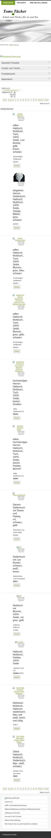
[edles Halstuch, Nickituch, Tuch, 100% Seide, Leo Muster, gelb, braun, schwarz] (19, 116)
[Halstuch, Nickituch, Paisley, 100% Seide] (19, 642)
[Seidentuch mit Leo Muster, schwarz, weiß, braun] (19, 547)
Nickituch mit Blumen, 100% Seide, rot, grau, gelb (18, 613)
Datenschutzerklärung (12, 820)
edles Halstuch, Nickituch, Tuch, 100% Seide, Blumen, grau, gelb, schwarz (19, 325)
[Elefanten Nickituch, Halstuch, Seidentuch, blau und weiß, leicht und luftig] (19, 693)
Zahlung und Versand (12, 813)
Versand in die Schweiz (13, 816)
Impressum (9, 802)
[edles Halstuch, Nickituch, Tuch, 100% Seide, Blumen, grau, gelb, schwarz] (19, 304)
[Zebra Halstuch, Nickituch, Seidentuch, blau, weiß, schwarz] (19, 742)
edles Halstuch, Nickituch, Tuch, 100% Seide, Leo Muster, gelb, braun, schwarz (19, 138)
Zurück (10, 100)
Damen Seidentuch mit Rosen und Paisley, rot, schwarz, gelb (19, 515)
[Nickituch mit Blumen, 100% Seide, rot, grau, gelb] (19, 596)
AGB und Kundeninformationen (16, 805)
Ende (46, 100)
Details (16, 166)
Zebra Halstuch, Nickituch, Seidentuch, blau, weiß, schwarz (19, 759)
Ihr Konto (21, 3)
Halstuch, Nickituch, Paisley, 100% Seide (18, 657)
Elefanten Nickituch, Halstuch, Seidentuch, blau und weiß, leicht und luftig (19, 711)
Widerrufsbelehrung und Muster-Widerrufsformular (22, 809)
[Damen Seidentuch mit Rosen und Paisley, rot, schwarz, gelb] (19, 495)
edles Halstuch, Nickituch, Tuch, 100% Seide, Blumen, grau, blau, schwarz (19, 261)
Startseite (8, 3)
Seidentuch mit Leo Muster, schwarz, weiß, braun (19, 564)
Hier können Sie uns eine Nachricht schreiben (21, 824)
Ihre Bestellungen (38, 3)
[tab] (49, 62)
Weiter (40, 100)
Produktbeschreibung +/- (11, 90)
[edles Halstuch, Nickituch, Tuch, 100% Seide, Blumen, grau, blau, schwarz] (19, 240)
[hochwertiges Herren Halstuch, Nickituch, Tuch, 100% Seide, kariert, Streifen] (19, 375)
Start (5, 100)
